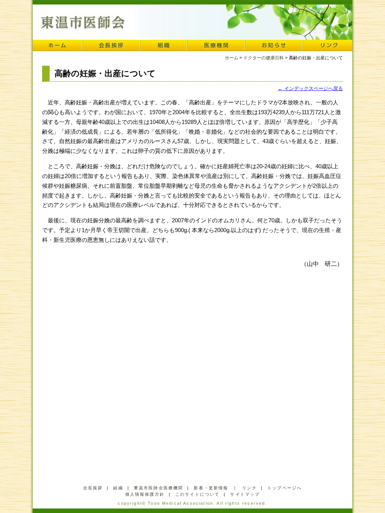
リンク (327, 45)
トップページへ (284, 488)
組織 (163, 45)
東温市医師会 (83, 23)
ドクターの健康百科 (263, 57)
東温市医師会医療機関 (158, 488)
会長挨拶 (111, 45)
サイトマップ (245, 494)
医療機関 (216, 45)
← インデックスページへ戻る (310, 88)
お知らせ (274, 45)
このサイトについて (197, 494)
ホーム (57, 45)
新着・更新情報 (211, 488)
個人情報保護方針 (145, 494)
